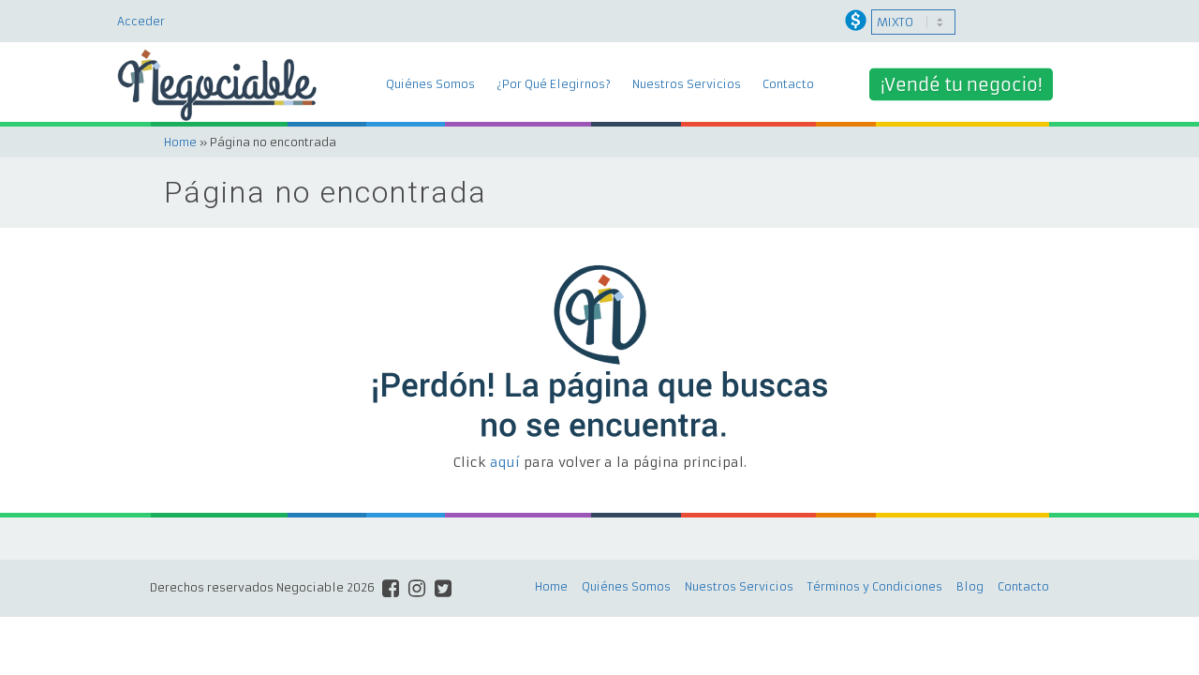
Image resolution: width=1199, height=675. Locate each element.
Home (180, 142)
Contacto (788, 84)
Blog (970, 586)
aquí (505, 462)
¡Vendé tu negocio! (961, 85)
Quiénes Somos (430, 84)
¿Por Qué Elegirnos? (553, 84)
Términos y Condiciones (874, 586)
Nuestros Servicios (686, 84)
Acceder (141, 21)
